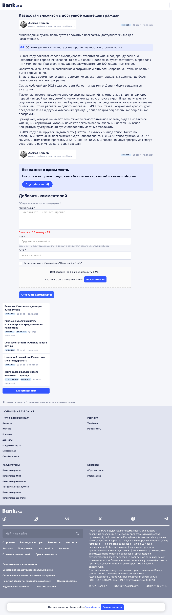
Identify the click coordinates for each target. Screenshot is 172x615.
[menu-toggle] (166, 5)
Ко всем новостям (26, 390)
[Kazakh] (158, 4)
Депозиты (8, 440)
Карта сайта (46, 548)
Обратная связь (95, 470)
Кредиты (7, 434)
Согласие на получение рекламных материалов (29, 575)
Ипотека (7, 428)
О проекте (9, 542)
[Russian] (154, 4)
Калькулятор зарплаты (14, 498)
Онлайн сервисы (11, 456)
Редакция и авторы (31, 542)
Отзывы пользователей (16, 554)
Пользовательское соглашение (20, 564)
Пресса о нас (25, 548)
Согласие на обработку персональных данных (28, 569)
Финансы (7, 423)
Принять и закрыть (112, 607)
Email (22, 250)
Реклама (8, 548)
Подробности (35, 184)
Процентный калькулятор (16, 486)
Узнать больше (92, 607)
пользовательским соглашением (125, 573)
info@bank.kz (94, 476)
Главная (9, 402)
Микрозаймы (9, 450)
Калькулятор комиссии (14, 481)
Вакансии (63, 548)
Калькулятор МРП (12, 476)
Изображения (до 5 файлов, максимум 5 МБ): (75, 272)
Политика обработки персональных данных (27, 581)
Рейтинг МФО (94, 428)
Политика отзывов (46, 586)
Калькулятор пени (12, 492)
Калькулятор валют (13, 470)
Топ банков (92, 423)
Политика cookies (67, 581)
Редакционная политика (16, 586)
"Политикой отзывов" (70, 263)
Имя (22, 236)
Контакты (71, 542)
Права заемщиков (46, 554)
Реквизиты (54, 542)
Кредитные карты (12, 445)
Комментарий (27, 208)
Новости (126, 25)
